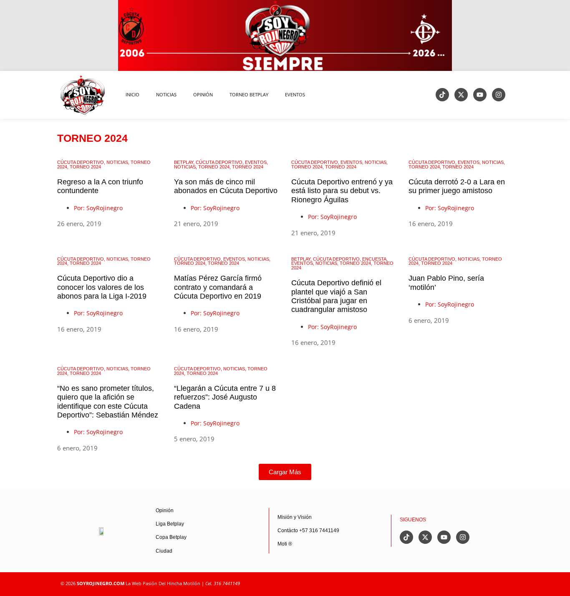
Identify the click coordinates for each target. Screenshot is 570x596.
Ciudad (164, 551)
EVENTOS (295, 94)
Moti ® (284, 544)
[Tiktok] (442, 94)
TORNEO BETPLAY (249, 94)
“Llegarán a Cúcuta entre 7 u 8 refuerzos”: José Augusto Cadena (225, 397)
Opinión (165, 510)
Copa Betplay (171, 537)
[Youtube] (480, 94)
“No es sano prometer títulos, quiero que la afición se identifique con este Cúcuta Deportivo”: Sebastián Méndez (107, 401)
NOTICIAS (166, 94)
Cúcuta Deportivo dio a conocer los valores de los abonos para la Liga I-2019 (101, 287)
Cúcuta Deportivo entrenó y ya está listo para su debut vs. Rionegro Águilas (342, 191)
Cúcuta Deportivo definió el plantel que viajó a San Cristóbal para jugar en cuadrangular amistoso (336, 296)
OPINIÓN (203, 94)
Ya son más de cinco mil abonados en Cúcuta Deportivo (225, 186)
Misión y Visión (294, 517)
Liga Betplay (170, 524)
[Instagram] (498, 94)
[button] (285, 472)
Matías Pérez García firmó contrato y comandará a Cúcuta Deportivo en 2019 (218, 287)
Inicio (132, 94)
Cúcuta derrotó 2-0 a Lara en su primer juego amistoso (457, 186)
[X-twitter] (461, 94)
